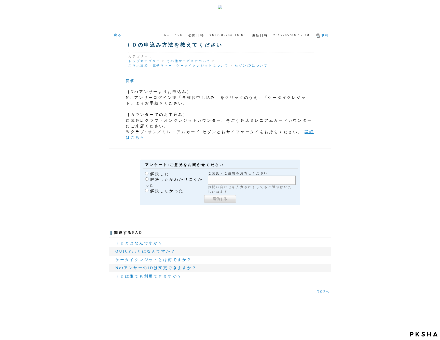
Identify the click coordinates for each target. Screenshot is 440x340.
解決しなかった (167, 191)
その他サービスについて (189, 61)
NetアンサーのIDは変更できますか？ (156, 268)
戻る (118, 35)
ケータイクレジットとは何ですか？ (153, 260)
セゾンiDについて (251, 65)
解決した (159, 174)
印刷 (325, 35)
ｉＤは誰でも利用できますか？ (148, 276)
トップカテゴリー (144, 61)
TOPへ (323, 291)
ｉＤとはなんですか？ (139, 243)
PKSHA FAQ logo (423, 334)
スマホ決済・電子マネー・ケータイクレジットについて (178, 65)
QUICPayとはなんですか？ (145, 251)
